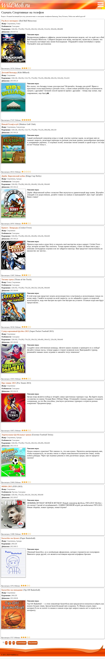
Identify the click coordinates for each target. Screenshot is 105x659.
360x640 (53, 29)
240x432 (47, 339)
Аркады (19, 179)
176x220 (27, 29)
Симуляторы (20, 127)
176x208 (21, 29)
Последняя (33, 642)
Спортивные (11, 24)
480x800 (60, 29)
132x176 (27, 78)
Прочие (14, 492)
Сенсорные (15, 26)
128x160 (14, 29)
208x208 (47, 78)
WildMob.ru (14, 655)
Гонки (18, 24)
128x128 (14, 78)
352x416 (47, 29)
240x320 (34, 29)
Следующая (21, 642)
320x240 (40, 29)
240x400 (34, 184)
